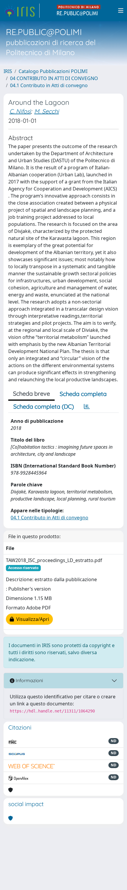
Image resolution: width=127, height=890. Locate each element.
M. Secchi (46, 111)
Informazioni (28, 680)
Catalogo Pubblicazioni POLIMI (53, 71)
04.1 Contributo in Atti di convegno (49, 85)
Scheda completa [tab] (83, 393)
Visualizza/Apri (31, 619)
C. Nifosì (20, 111)
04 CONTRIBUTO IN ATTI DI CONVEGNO (54, 78)
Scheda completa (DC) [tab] (43, 406)
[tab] (87, 406)
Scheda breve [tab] (31, 393)
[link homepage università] (79, 11)
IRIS (8, 71)
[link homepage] (22, 11)
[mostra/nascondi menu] (120, 11)
